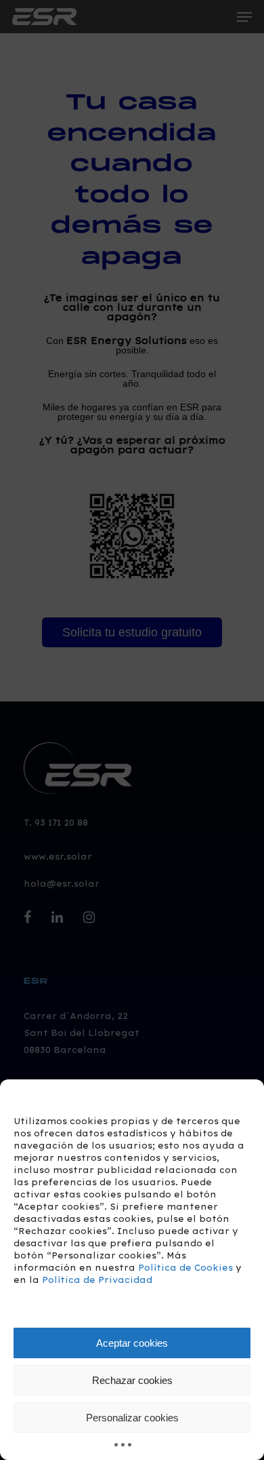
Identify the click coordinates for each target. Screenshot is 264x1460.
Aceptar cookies (132, 1343)
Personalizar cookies (132, 1417)
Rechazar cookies (132, 1380)
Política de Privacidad (97, 1280)
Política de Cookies (185, 1268)
